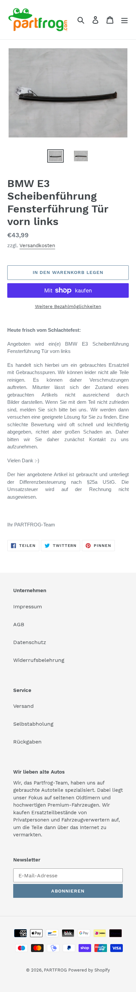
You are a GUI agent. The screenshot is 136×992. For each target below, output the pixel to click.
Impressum (27, 606)
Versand (23, 706)
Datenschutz (29, 642)
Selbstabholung (33, 724)
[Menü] (124, 19)
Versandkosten (37, 245)
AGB (18, 624)
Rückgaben (27, 742)
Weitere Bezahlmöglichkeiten (68, 306)
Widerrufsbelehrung (38, 660)
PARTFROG (55, 970)
